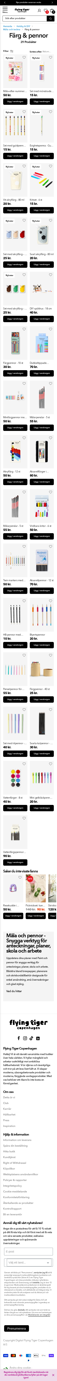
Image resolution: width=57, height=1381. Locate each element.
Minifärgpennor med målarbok (14, 417)
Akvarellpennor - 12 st (42, 580)
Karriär (7, 1109)
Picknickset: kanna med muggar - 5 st (36, 905)
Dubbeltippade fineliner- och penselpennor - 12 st (41, 363)
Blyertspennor (37, 634)
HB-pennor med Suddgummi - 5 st (12, 634)
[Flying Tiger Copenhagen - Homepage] (22, 10)
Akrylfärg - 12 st (11, 471)
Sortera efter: (36, 52)
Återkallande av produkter (18, 1203)
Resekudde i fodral (10, 905)
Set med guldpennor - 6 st (15, 145)
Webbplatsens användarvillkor (20, 1174)
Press (6, 1120)
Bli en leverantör (12, 1214)
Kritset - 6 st (36, 199)
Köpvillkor (9, 1168)
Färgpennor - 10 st (13, 363)
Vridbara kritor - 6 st (40, 526)
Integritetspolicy (12, 1186)
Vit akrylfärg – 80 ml (13, 199)
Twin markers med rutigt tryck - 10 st (13, 580)
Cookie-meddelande (15, 1191)
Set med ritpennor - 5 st (14, 743)
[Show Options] (48, 1262)
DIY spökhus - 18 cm (41, 308)
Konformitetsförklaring (16, 1197)
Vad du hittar (14, 991)
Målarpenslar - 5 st (40, 417)
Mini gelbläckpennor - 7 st (42, 797)
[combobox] (29, 1262)
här (19, 1372)
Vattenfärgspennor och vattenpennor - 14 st (15, 852)
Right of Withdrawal (14, 1163)
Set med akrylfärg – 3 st (14, 254)
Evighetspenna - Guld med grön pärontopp (41, 145)
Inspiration (9, 1126)
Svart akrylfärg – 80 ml (42, 254)
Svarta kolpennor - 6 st (41, 743)
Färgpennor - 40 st (40, 689)
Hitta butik (9, 1151)
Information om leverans (17, 1140)
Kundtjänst (9, 1157)
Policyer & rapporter (15, 1180)
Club (6, 1103)
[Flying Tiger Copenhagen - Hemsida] (29, 1025)
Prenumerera (16, 1328)
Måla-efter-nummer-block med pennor (14, 91)
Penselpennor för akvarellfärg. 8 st (12, 689)
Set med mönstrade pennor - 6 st (40, 91)
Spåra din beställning (15, 1146)
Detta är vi (9, 1097)
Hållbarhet (9, 1114)
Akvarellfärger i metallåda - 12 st (39, 471)
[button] (5, 10)
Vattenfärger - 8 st (12, 797)
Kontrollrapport (12, 1209)
